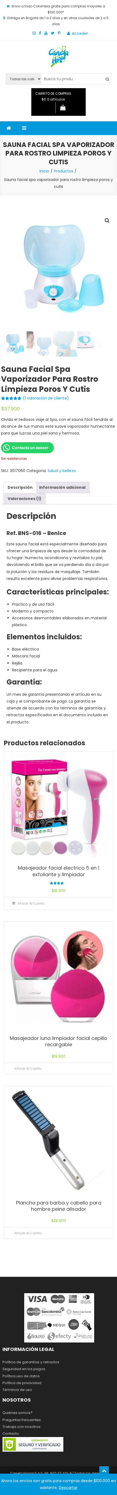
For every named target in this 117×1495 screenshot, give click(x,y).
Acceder (80, 33)
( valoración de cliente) (46, 398)
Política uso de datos (21, 1376)
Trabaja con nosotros (21, 1426)
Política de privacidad (21, 1382)
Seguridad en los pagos (23, 1369)
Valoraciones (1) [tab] (24, 498)
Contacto (10, 1433)
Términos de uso (17, 1389)
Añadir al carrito (31, 903)
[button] (107, 221)
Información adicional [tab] (62, 487)
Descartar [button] (68, 1487)
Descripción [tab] (20, 487)
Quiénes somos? (17, 1412)
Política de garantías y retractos (30, 1362)
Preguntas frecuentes (21, 1419)
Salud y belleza (62, 470)
